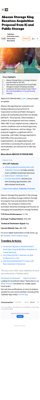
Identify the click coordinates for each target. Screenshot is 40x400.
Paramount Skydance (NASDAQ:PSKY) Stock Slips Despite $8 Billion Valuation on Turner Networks (20, 249)
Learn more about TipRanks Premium (19, 188)
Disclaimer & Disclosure (10, 278)
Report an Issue (29, 278)
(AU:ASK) (26, 98)
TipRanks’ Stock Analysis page (15, 235)
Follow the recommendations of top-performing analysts (21, 90)
